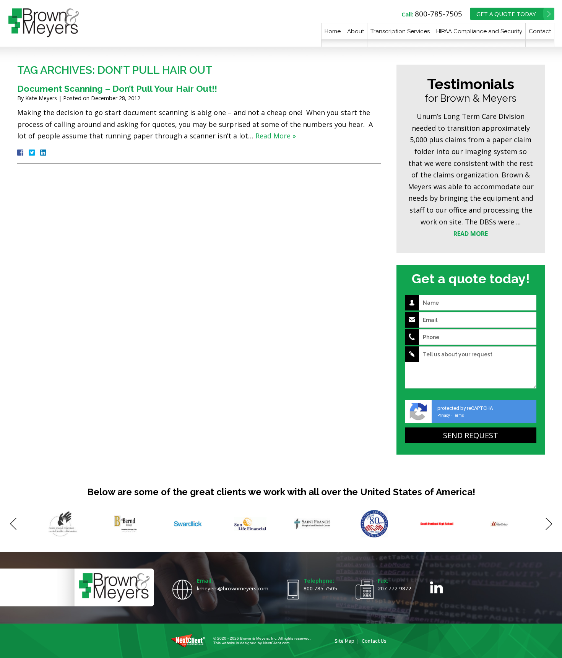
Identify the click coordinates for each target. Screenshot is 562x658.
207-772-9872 (394, 588)
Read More (470, 233)
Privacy (443, 415)
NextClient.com (276, 643)
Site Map (344, 640)
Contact (540, 31)
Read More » (275, 135)
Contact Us (374, 640)
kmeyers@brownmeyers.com (232, 588)
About (355, 31)
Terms (458, 415)
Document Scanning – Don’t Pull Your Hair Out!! (117, 88)
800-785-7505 (438, 13)
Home (333, 31)
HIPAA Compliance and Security (479, 31)
